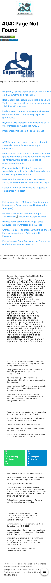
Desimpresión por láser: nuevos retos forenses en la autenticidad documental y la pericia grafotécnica (25, 114)
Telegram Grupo (35, 458)
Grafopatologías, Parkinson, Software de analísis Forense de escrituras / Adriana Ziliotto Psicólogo (26, 233)
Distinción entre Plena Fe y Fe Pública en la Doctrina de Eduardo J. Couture (26, 435)
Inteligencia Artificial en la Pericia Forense (23, 131)
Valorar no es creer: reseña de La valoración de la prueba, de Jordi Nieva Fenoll (26, 413)
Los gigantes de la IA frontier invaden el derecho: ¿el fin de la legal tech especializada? (24, 372)
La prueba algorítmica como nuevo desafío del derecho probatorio (25, 429)
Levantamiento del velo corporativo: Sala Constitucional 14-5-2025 (25, 525)
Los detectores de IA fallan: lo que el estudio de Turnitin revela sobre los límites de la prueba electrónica (26, 388)
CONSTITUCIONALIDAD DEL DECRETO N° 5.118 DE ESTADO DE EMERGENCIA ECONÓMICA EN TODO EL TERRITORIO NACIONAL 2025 (25, 541)
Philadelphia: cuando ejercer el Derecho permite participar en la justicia (24, 501)
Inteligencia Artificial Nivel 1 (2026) (22, 312)
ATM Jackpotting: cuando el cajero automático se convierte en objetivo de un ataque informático (25, 145)
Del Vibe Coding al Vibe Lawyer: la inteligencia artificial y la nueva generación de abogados (26, 380)
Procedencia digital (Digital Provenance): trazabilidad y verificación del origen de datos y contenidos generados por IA (26, 171)
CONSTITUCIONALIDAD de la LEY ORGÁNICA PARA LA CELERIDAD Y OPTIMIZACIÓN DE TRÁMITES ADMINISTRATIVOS (22, 517)
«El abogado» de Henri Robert (20, 483)
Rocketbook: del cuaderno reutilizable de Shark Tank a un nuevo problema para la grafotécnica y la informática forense (26, 103)
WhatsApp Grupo (13, 458)
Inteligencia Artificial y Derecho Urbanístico (26, 473)
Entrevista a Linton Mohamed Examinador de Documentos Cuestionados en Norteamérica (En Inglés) (25, 205)
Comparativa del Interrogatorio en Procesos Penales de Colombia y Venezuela (26, 419)
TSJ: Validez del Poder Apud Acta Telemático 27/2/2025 (22, 549)
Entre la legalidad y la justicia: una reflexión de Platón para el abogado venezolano (26, 478)
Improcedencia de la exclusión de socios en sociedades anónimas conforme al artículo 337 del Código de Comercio (26, 532)
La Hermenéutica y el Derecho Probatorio (25, 424)
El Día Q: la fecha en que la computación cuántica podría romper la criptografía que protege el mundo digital (25, 363)
